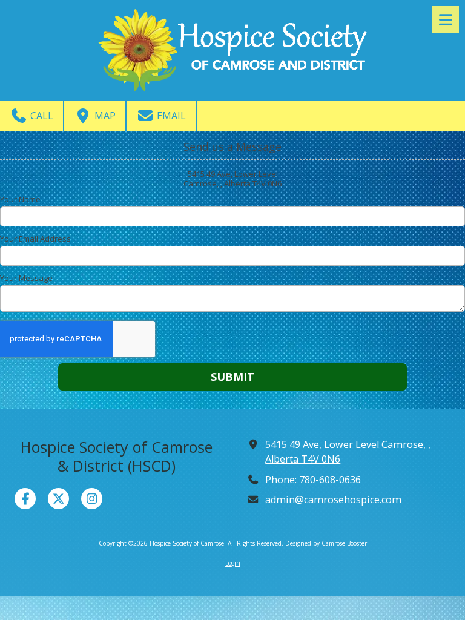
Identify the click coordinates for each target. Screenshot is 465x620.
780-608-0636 (330, 479)
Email (170, 115)
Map (104, 115)
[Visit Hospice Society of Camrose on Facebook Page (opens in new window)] (25, 498)
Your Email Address (35, 238)
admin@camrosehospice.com (333, 499)
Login (232, 563)
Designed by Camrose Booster (326, 543)
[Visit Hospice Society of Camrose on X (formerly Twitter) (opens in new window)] (58, 498)
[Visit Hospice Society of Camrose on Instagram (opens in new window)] (91, 498)
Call (40, 115)
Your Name (20, 199)
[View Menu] (445, 19)
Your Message (26, 278)
